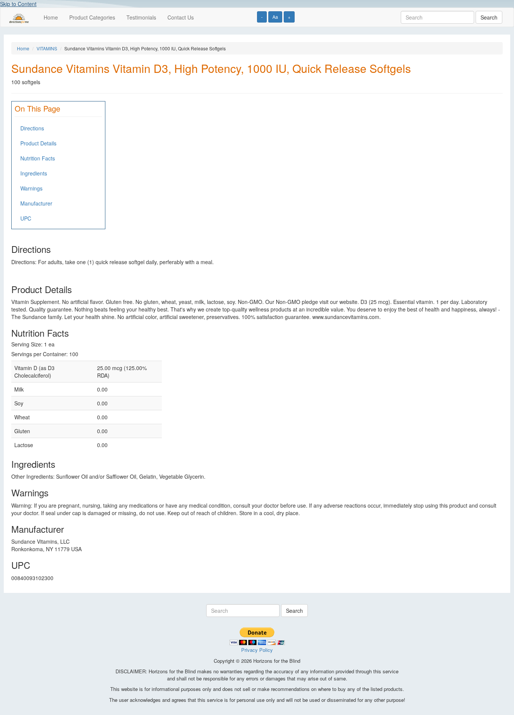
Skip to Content (18, 4)
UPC (25, 218)
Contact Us (180, 17)
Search (489, 17)
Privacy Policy (257, 649)
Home (51, 17)
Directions (32, 128)
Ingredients (33, 173)
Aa (275, 17)
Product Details (38, 143)
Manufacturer (36, 203)
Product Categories (92, 17)
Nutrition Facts (37, 158)
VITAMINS (46, 48)
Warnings (31, 188)
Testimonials (141, 17)
